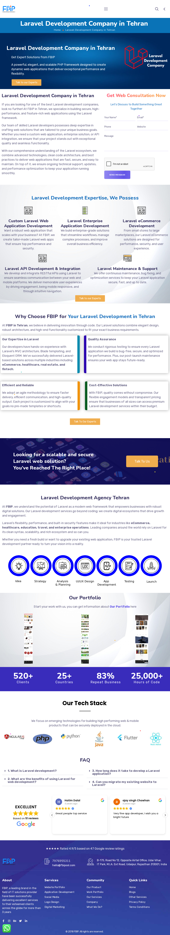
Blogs (132, 892)
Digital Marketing (54, 906)
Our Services (94, 897)
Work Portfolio (95, 892)
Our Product (94, 887)
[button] (26, 82)
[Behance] (14, 921)
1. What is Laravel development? (32, 771)
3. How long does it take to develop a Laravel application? (126, 772)
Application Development (59, 892)
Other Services (137, 897)
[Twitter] (20, 921)
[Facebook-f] (3, 921)
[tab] (42, 771)
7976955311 (61, 861)
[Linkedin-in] (26, 921)
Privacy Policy (137, 902)
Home (57, 30)
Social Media (51, 897)
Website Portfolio (54, 887)
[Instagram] (9, 921)
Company (92, 902)
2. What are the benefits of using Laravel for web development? (41, 780)
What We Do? (94, 906)
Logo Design (51, 902)
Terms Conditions (139, 906)
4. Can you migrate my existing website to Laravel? (124, 783)
